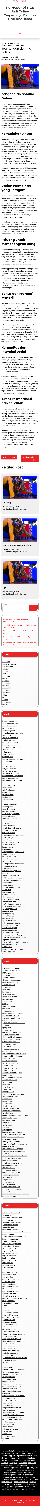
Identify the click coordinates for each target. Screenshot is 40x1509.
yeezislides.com (8, 1227)
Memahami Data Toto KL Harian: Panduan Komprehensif (19, 644)
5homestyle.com (8, 951)
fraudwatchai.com (9, 1267)
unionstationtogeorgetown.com (14, 1298)
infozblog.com (7, 847)
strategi (7, 502)
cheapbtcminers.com (10, 1296)
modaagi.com (7, 807)
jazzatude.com (7, 795)
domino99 (5, 1453)
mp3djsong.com (8, 731)
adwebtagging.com (9, 1165)
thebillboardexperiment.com (13, 1396)
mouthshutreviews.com (11, 1246)
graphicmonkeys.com (10, 1317)
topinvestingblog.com (10, 783)
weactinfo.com (8, 1087)
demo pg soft (28, 1479)
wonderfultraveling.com (11, 828)
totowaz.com (7, 1153)
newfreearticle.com (10, 1063)
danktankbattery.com (10, 1101)
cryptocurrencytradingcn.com (14, 1151)
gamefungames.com (10, 1286)
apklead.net (7, 1438)
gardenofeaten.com (10, 1068)
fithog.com (6, 861)
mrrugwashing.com (9, 1118)
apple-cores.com (9, 921)
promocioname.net (9, 830)
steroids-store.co (9, 856)
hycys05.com (7, 1070)
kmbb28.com (7, 1427)
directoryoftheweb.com (11, 980)
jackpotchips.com (9, 1329)
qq (3, 697)
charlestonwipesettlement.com (14, 1156)
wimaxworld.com (8, 833)
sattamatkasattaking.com (12, 1391)
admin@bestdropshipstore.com (13, 59)
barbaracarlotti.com (10, 925)
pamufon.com (7, 1355)
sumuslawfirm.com (9, 1139)
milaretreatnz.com (9, 804)
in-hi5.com (6, 992)
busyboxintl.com (8, 1030)
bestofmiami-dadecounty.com (14, 1237)
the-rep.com (7, 788)
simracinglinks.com (9, 766)
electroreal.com (8, 1234)
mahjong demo (8, 671)
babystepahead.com (10, 1170)
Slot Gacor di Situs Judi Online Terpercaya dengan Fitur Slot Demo (20, 13)
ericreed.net (7, 883)
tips (5, 587)
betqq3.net (6, 890)
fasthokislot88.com (9, 1324)
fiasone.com (7, 1099)
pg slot (12, 1456)
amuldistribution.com (10, 1279)
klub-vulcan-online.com (11, 1341)
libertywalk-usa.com (10, 723)
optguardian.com (9, 1260)
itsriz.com (6, 1008)
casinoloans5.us (8, 892)
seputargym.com (9, 1256)
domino (5, 700)
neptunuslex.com (9, 735)
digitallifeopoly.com (9, 1251)
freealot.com (7, 1305)
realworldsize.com (9, 1044)
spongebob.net (8, 1027)
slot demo (6, 685)
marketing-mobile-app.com (13, 1094)
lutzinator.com (7, 1362)
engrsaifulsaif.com (9, 1294)
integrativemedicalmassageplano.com (17, 1115)
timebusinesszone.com (11, 1187)
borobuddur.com (8, 1282)
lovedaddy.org (7, 1113)
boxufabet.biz (7, 1405)
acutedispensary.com (10, 1146)
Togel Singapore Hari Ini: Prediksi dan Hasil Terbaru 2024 (20, 626)
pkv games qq (18, 1489)
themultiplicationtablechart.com (15, 942)
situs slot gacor (7, 1463)
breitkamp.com (8, 1343)
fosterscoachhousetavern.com (14, 1054)
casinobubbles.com (9, 1253)
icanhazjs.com (7, 911)
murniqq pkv (33, 1484)
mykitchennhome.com (11, 899)
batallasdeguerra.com (11, 814)
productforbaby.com (10, 1049)
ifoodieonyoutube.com (11, 1239)
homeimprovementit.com (12, 1218)
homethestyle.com (9, 1277)
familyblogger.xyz (9, 1336)
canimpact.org (8, 913)
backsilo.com (7, 1127)
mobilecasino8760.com (11, 887)
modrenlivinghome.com (11, 1417)
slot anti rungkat (24, 1458)
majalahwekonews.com (11, 970)
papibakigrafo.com (9, 909)
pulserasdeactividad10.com (12, 923)
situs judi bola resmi (21, 1482)
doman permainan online (17, 545)
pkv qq (5, 669)
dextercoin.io (7, 947)
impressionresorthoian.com (12, 1132)
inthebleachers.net (9, 930)
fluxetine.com (7, 885)
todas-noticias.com (9, 997)
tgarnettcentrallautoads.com (13, 747)
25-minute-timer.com (10, 1289)
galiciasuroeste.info (9, 811)
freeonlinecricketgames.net (13, 835)
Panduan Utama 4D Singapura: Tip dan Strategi (18, 638)
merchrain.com (8, 1424)
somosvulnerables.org (10, 1351)
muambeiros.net (8, 845)
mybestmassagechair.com (12, 880)
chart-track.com (9, 826)
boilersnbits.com (8, 1058)
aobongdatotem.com (10, 1229)
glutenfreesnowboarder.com (13, 1370)
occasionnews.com (9, 1182)
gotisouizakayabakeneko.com (13, 1023)
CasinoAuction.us (8, 894)
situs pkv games (24, 1475)
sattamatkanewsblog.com (12, 1149)
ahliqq (4, 695)
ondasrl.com (7, 1365)
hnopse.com (7, 1179)
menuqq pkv (6, 1451)
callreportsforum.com (10, 1429)
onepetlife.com (8, 1393)
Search (5, 604)
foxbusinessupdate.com (11, 1111)
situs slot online (30, 1489)
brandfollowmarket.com (11, 1158)
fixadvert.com (7, 750)
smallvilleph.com (8, 809)
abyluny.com (7, 1434)
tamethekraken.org (9, 1360)
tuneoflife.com (7, 1191)
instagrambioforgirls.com (12, 1077)
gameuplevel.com (9, 1275)
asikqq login (6, 688)
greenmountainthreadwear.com (14, 1144)
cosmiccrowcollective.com (12, 1018)
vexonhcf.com (7, 757)
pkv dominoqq (7, 666)
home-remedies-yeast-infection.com (16, 1232)
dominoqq (6, 678)
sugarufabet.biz (8, 1403)
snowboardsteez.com (10, 1075)
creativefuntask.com (10, 1291)
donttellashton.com (10, 982)
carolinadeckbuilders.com (12, 780)
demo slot (32, 1463)
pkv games (6, 690)
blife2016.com (7, 1367)
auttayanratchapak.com (11, 1032)
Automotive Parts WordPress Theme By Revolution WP (20, 1501)
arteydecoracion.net (10, 859)
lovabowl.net (7, 1215)
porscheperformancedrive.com (14, 1358)
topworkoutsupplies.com (11, 1244)
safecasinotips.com (9, 1327)
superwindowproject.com (12, 906)
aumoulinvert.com (9, 902)
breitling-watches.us (10, 745)
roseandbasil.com (9, 868)
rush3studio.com (8, 985)
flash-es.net (7, 1122)
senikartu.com (7, 999)
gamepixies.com (8, 1320)
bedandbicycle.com (10, 1313)
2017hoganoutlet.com (10, 973)
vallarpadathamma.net (11, 1042)
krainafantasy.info (9, 994)
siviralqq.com (7, 1130)
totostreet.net (7, 1263)
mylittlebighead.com (10, 1303)
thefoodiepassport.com (11, 904)
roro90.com (6, 987)
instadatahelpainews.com (12, 1419)
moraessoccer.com (9, 821)
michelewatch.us (8, 740)
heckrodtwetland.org (10, 875)
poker (35, 1451)
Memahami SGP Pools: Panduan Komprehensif (15, 620)
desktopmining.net (9, 928)
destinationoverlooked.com (12, 1172)
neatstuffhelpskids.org (11, 818)
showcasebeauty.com (10, 773)
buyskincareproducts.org (12, 935)
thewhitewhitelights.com (11, 871)
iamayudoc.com (8, 1301)
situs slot (13, 1458)
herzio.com (6, 989)
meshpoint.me (7, 1025)
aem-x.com (6, 1270)
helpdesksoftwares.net (11, 1213)
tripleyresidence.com (10, 1346)
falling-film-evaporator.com (13, 1137)
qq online (5, 681)
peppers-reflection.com (11, 1189)
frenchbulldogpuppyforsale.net (14, 937)
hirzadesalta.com (9, 1248)
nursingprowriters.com (11, 1141)
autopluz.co (6, 752)
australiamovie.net (9, 726)
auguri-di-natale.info (10, 738)
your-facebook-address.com (13, 1412)
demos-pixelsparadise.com (12, 759)
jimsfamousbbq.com (10, 721)
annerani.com (7, 792)
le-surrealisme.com (9, 771)
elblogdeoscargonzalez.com (13, 852)
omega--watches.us (10, 742)
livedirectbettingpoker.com (12, 1108)
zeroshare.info (7, 799)
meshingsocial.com (9, 1089)
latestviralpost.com (9, 1061)
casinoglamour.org (9, 944)
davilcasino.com (8, 1265)
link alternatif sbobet (19, 1484)
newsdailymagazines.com (12, 1222)
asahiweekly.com (9, 1308)
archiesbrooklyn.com (10, 842)
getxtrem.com (7, 1084)
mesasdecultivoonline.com (12, 1056)
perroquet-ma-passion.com (13, 1415)
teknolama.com (8, 1046)
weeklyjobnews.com (10, 1160)
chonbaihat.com (8, 849)
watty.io (5, 1004)
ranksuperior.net (8, 1168)
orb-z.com (6, 1051)
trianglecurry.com (9, 1379)
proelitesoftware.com (10, 1332)
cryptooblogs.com (9, 1272)
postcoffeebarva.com (10, 1035)
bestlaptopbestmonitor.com (13, 864)
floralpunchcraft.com (10, 1096)
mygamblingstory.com (11, 968)
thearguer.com (8, 1092)
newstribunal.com (9, 1220)
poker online (26, 1451)
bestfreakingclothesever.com (13, 1134)
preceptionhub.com (10, 1225)
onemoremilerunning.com (12, 1073)
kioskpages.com (8, 1377)
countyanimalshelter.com (12, 1163)
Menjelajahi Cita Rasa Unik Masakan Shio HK (19, 632)
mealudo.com (7, 1103)
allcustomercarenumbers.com (14, 1334)
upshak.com (7, 1125)
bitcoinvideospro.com (10, 1016)
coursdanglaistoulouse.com (12, 733)
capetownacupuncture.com (13, 1013)
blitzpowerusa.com (9, 1065)
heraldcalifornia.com (10, 1315)
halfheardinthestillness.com (13, 878)
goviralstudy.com (9, 916)
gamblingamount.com (10, 1175)
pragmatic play (16, 1460)
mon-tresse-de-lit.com (11, 1400)
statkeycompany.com (10, 778)
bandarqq (6, 662)
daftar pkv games (9, 664)
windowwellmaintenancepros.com (15, 1194)
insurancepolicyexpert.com (12, 776)
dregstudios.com (8, 816)
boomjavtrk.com (8, 1436)
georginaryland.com (10, 866)
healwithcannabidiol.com (12, 1374)
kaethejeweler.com (9, 1389)
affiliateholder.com (9, 1196)
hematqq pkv (6, 1486)
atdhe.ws (5, 873)
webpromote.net (9, 854)
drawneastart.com (9, 1322)
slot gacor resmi (20, 1463)
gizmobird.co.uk (8, 728)
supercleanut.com (9, 1310)
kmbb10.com (7, 1082)
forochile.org (7, 823)
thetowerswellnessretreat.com (14, 1384)
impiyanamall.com (9, 1258)
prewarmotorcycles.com (12, 764)
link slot (5, 673)
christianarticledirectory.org (13, 949)
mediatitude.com (8, 761)
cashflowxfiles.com (9, 1080)
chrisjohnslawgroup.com (11, 1339)
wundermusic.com (9, 1284)
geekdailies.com (8, 1422)
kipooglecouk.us (8, 897)
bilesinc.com (7, 802)
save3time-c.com (9, 754)
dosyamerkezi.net (9, 769)
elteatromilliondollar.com (12, 1037)
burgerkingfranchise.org (11, 1039)
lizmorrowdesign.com (10, 1372)
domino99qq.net (8, 978)
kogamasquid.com (9, 940)
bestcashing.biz (8, 837)
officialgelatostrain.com (11, 1386)
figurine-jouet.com (9, 1410)
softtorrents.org (8, 1348)
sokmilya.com (7, 1431)
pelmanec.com (8, 975)
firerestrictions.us (9, 840)
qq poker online (19, 1486)
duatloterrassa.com (10, 1353)
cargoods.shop (8, 1011)
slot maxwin (27, 1456)
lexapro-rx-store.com (10, 932)
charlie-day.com (8, 1106)
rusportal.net (7, 1001)
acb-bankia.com (8, 1120)
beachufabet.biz (8, 1398)
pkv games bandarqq (27, 1465)
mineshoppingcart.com (11, 1241)
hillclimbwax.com (9, 1177)
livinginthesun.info (9, 1006)
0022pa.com (7, 797)
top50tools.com (8, 785)
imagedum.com (8, 1381)
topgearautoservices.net (11, 1408)
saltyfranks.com (8, 790)
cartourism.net (8, 918)
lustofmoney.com (9, 1184)
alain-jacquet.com (9, 1020)
